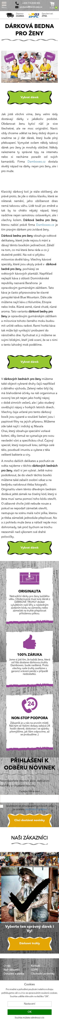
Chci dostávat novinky (29, 820)
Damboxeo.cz (36, 161)
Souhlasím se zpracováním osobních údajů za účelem (30, 808)
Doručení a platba (14, 974)
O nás (7, 966)
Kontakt (35, 966)
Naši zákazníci (12, 970)
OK (29, 1012)
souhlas (21, 993)
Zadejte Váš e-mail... (30, 791)
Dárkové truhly (29, 943)
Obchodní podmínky (43, 974)
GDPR (34, 970)
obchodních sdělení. (36, 809)
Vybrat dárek (30, 97)
